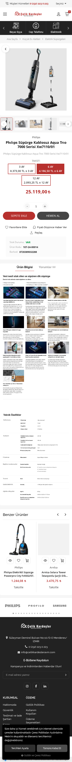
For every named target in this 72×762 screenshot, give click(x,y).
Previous (3, 28)
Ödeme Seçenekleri (33, 721)
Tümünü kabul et (52, 748)
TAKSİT (36, 161)
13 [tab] (45, 613)
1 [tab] (13, 613)
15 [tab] (51, 613)
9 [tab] (35, 613)
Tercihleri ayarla (20, 748)
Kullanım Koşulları (31, 712)
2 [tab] (16, 613)
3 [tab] (18, 613)
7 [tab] (29, 613)
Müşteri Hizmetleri (28, 3)
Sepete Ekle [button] (19, 216)
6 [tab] (26, 613)
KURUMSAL (10, 697)
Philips (19, 567)
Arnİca (54, 567)
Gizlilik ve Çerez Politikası (37, 755)
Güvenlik (8, 710)
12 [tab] (43, 613)
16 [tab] (53, 613)
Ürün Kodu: (16, 247)
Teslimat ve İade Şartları (12, 717)
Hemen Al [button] (53, 216)
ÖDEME (30, 697)
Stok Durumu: (17, 242)
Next (69, 28)
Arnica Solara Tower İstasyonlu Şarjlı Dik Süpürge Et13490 (54, 574)
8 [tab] (32, 613)
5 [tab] (24, 613)
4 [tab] (21, 613)
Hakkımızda (9, 704)
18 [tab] (59, 613)
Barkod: (14, 251)
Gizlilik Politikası (35, 704)
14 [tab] (48, 613)
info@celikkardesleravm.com (38, 652)
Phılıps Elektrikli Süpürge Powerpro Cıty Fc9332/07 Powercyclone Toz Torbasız (18, 574)
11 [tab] (40, 613)
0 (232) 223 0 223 (38, 646)
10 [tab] (37, 613)
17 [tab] (56, 613)
